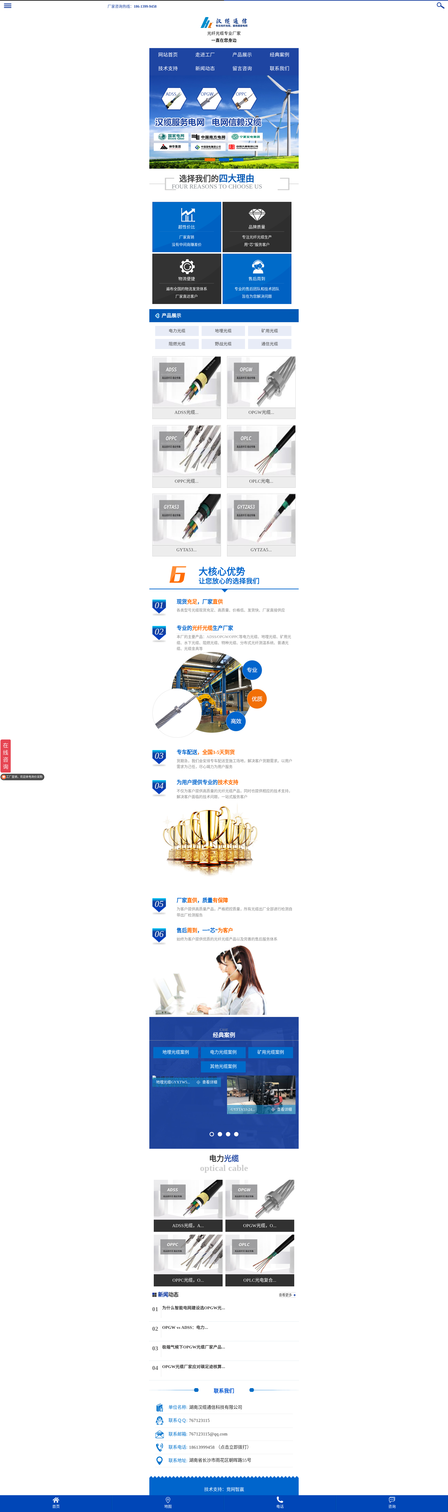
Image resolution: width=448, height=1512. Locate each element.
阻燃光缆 (177, 344)
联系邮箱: (177, 1434)
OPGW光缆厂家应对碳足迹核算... (193, 1366)
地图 (168, 1507)
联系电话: (177, 1447)
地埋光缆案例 (175, 1052)
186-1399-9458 (145, 6)
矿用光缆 (269, 330)
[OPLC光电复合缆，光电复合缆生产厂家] (259, 1254)
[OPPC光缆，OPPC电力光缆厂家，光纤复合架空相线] (188, 1254)
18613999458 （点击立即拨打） (220, 1447)
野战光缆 (223, 344)
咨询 (392, 1507)
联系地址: (177, 1460)
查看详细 (209, 1082)
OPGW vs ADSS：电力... (185, 1327)
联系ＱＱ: (177, 1420)
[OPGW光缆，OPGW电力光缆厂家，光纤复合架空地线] (259, 1199)
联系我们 (279, 68)
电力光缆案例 (223, 1052)
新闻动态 (205, 68)
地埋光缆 (223, 330)
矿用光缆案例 (270, 1052)
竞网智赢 (235, 1489)
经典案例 (279, 54)
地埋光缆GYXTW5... (173, 1082)
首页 (56, 1507)
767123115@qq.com (208, 1434)
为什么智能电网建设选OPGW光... (193, 1308)
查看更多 (285, 1295)
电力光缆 (177, 330)
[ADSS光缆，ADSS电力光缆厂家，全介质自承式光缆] (188, 1199)
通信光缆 (269, 344)
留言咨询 (242, 68)
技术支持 (168, 68)
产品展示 (242, 54)
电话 (280, 1507)
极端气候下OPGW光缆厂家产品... (193, 1347)
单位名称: (177, 1407)
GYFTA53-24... (243, 1109)
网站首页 (168, 54)
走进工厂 (205, 54)
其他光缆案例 (223, 1066)
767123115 (199, 1420)
